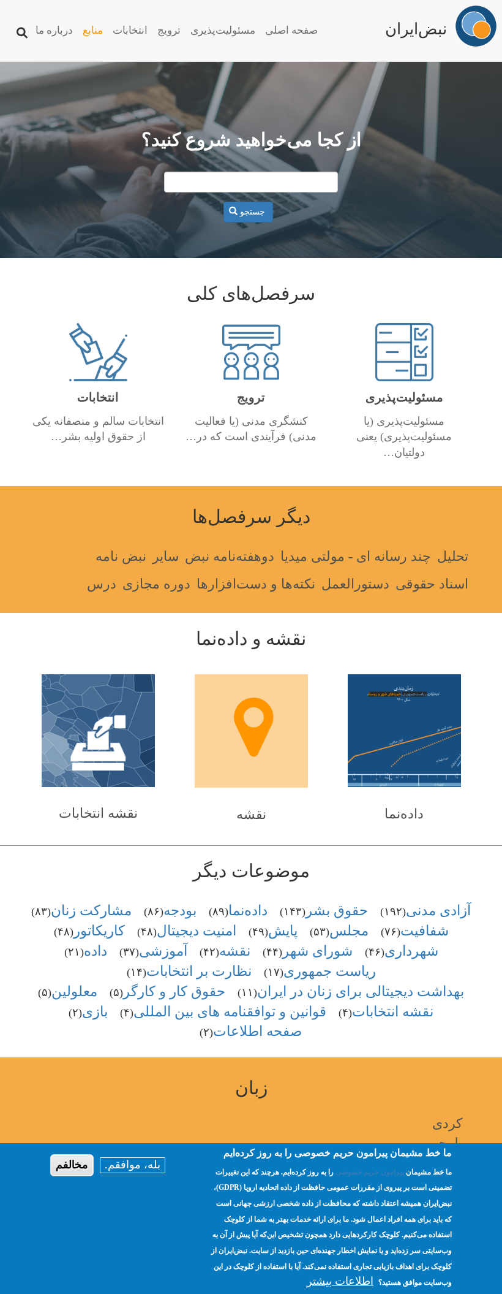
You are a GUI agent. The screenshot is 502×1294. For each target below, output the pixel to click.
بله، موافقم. (132, 1165)
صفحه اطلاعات (257, 1031)
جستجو (252, 211)
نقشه (251, 814)
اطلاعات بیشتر (340, 1281)
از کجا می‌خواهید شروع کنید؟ (251, 139)
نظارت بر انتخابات (199, 971)
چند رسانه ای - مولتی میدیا (355, 556)
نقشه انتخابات (98, 813)
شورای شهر (317, 951)
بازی (95, 1011)
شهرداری (411, 951)
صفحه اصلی (291, 30)
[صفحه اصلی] (476, 26)
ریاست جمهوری (329, 971)
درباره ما (54, 30)
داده (95, 951)
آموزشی (163, 951)
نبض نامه (121, 556)
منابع (93, 30)
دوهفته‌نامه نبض (229, 556)
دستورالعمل (355, 584)
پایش (283, 930)
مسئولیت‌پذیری (222, 30)
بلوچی (445, 1143)
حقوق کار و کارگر (174, 991)
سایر (165, 556)
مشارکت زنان (91, 910)
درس (101, 584)
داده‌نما (404, 813)
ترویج (169, 30)
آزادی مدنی (438, 910)
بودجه (180, 910)
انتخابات (130, 30)
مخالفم (72, 1165)
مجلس (349, 930)
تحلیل (452, 556)
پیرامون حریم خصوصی (369, 1172)
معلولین (74, 991)
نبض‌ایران (416, 25)
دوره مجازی (156, 584)
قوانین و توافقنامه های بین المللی (229, 1011)
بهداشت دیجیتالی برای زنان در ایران (360, 991)
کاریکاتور (99, 930)
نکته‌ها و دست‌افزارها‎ (256, 584)
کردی (447, 1123)
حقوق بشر (336, 910)
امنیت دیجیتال (196, 930)
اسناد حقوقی (431, 584)
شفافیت (424, 930)
